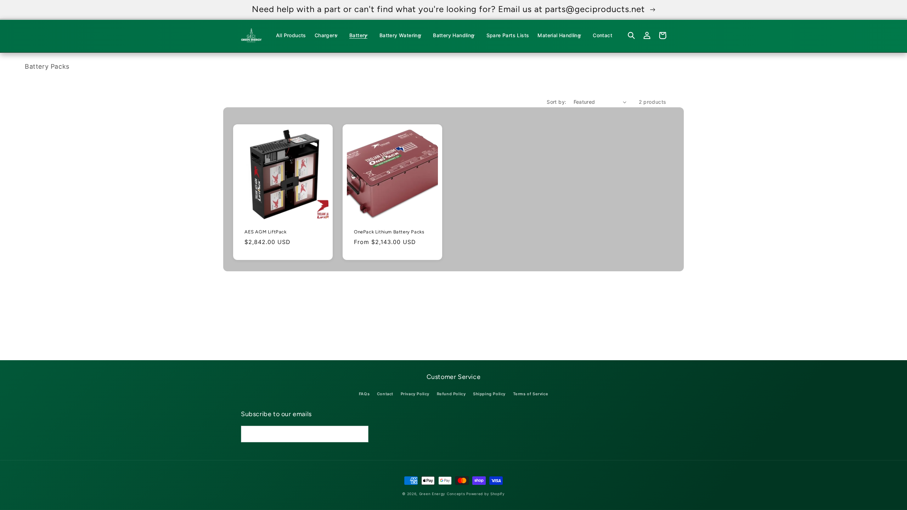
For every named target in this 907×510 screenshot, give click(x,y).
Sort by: (556, 102)
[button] (327, 35)
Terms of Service (530, 393)
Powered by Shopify (485, 494)
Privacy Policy (415, 393)
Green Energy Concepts (442, 494)
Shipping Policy (489, 393)
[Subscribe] (360, 434)
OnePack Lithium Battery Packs (389, 231)
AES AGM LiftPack (265, 231)
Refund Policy (451, 393)
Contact (385, 393)
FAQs (364, 393)
